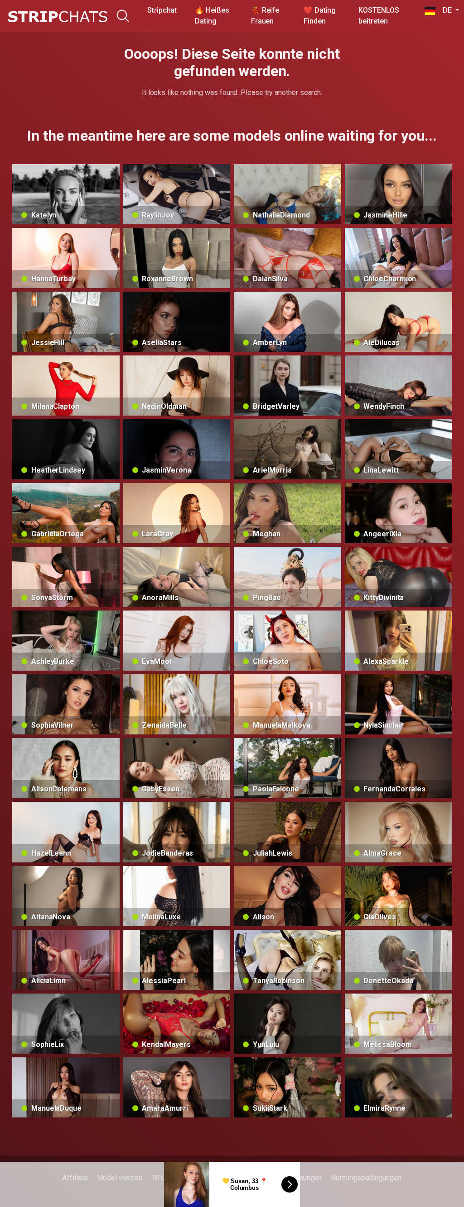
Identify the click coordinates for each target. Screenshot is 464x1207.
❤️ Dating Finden (320, 15)
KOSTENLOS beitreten (378, 15)
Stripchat (162, 10)
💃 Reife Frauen (265, 15)
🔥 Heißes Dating (212, 15)
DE (444, 10)
